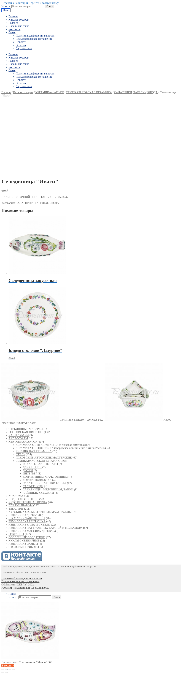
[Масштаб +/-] (13, 669)
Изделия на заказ (19, 25)
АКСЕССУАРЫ (18, 438)
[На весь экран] (10, 669)
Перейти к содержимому (44, 2)
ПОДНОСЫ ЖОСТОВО (24, 499)
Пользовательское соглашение (34, 38)
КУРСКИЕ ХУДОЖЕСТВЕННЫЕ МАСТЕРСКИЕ (40, 511)
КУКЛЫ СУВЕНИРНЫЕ (24, 540)
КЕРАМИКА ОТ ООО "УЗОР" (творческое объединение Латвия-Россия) (60, 447)
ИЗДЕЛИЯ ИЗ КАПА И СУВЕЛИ (29, 524)
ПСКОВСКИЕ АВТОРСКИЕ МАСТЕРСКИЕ (44, 457)
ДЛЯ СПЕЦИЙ (32, 467)
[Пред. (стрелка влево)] (2, 672)
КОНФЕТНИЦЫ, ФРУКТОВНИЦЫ (45, 476)
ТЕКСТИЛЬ (16, 508)
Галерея (13, 22)
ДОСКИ (28, 470)
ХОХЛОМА (16, 495)
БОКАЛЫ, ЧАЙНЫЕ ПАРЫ (40, 463)
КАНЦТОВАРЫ (19, 435)
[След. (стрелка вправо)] (6, 672)
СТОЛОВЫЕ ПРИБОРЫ (24, 546)
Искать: (6, 6)
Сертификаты (24, 48)
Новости (21, 41)
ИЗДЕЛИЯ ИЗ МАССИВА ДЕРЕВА (31, 530)
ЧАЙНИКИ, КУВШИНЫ (38, 492)
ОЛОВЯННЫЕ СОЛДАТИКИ (27, 537)
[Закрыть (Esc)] (2, 669)
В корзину (7, 665)
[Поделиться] (6, 669)
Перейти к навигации (14, 2)
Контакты (14, 29)
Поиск (49, 6)
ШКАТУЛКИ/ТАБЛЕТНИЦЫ (27, 518)
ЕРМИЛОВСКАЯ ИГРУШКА (27, 521)
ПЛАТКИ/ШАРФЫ (21, 505)
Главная (13, 16)
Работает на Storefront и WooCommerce (24, 587)
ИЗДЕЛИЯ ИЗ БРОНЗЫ (23, 543)
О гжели (21, 45)
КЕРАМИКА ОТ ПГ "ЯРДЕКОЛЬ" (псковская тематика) (50, 444)
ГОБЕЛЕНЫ (16, 534)
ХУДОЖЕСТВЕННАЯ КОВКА (28, 502)
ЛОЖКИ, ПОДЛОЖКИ (37, 479)
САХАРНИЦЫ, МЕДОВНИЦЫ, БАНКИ (48, 489)
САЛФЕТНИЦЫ (33, 486)
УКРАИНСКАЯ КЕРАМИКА (34, 451)
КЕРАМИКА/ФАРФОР (49, 92)
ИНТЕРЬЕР (30, 473)
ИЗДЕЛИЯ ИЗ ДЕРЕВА (23, 514)
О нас (12, 32)
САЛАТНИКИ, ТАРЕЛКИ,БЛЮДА (136, 92)
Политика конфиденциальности (35, 35)
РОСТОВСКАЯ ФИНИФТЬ (26, 432)
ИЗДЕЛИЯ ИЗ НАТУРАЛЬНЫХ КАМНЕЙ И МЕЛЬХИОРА (45, 527)
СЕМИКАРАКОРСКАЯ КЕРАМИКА (89, 92)
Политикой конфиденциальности (21, 578)
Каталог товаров (19, 19)
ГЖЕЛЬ (20, 454)
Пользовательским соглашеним (20, 581)
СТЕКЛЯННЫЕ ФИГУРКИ (26, 428)
